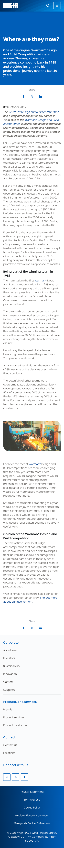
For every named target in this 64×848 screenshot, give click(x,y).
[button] (47, 5)
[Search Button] (47, 6)
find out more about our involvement (30, 600)
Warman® (41, 280)
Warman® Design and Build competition (34, 112)
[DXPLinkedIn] (40, 96)
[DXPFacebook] (23, 96)
